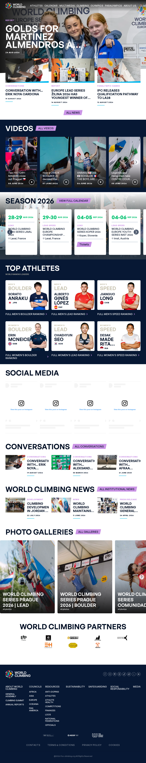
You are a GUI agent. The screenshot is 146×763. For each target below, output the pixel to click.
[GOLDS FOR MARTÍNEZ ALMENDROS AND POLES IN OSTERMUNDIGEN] (73, 36)
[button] (67, 5)
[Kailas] (48, 638)
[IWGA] (97, 735)
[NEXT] (136, 162)
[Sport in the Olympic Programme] (48, 735)
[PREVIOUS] (9, 162)
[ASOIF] (73, 735)
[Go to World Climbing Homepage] (16, 6)
